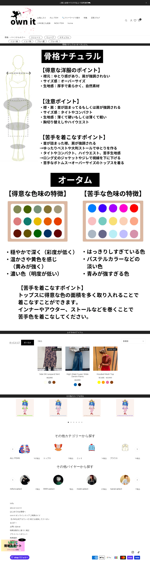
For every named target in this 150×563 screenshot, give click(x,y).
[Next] (137, 449)
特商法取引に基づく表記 (19, 530)
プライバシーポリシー (19, 534)
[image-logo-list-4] (125, 408)
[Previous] (13, 449)
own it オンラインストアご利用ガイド (25, 515)
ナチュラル (64, 37)
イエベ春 (14, 41)
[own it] (23, 20)
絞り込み (27, 342)
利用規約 (13, 538)
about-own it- (16, 508)
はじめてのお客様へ (18, 512)
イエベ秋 (27, 41)
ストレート (35, 37)
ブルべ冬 (54, 41)
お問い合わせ (15, 526)
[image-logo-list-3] (92, 408)
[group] (75, 109)
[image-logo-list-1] (25, 408)
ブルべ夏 (41, 41)
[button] (138, 20)
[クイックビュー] (59, 368)
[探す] (126, 20)
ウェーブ (50, 37)
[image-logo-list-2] (58, 408)
